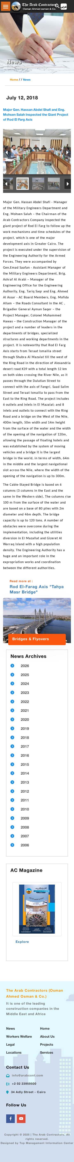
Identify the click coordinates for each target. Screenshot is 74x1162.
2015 (25, 765)
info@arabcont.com (27, 1075)
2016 (25, 756)
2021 (25, 711)
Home (14, 80)
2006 (25, 845)
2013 (25, 783)
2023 (25, 693)
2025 (25, 675)
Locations (14, 1053)
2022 (25, 702)
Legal (10, 1045)
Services (46, 1053)
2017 (25, 747)
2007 (25, 836)
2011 (25, 800)
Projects (46, 1045)
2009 (25, 818)
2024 (25, 684)
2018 (25, 738)
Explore (22, 942)
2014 (25, 774)
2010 (25, 809)
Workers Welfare (19, 1037)
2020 (25, 720)
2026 (25, 666)
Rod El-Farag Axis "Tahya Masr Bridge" (37, 590)
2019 (25, 729)
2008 (25, 827)
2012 (25, 792)
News (27, 80)
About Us (47, 1037)
